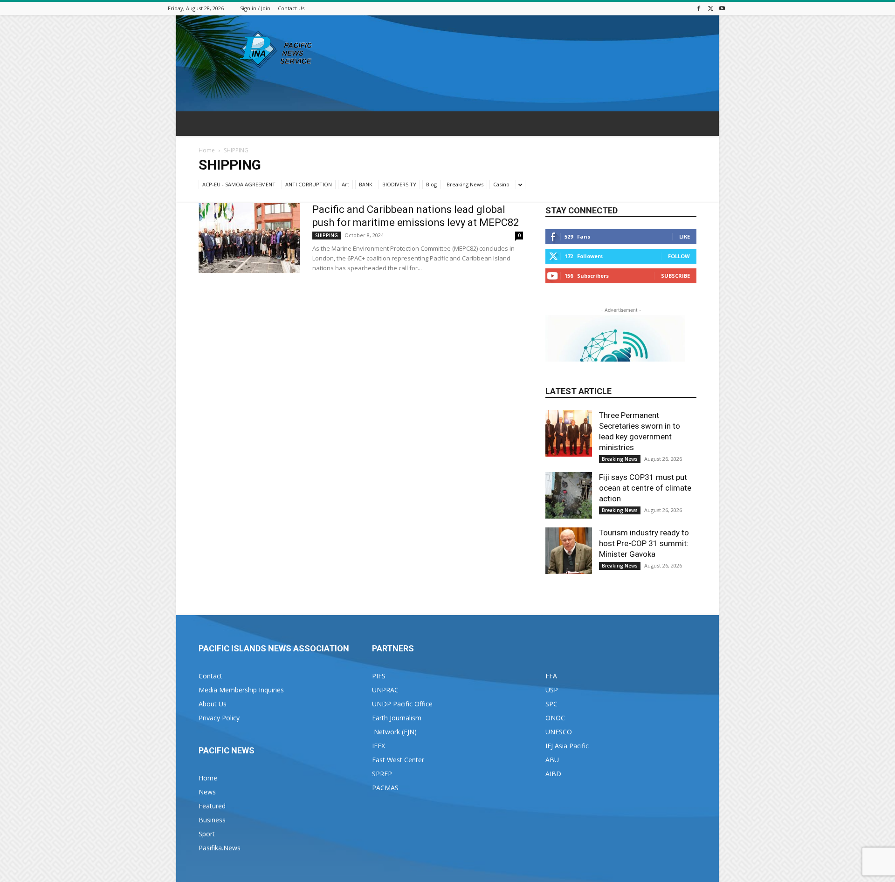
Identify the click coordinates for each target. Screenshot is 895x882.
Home (207, 150)
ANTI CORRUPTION (308, 184)
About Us (213, 703)
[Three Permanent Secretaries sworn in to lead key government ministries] (568, 433)
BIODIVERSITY (399, 184)
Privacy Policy (219, 717)
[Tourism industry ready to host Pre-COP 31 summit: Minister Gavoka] (568, 550)
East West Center (398, 759)
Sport (207, 833)
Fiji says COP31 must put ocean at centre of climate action (645, 487)
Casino (501, 184)
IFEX (378, 745)
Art (345, 184)
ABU (552, 759)
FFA (551, 675)
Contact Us (291, 8)
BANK (365, 184)
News (207, 791)
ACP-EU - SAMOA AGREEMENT (238, 184)
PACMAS (385, 787)
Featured (212, 805)
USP (551, 689)
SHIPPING (326, 235)
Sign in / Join (255, 8)
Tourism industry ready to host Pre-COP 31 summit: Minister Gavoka (644, 543)
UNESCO (558, 731)
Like (684, 236)
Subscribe (675, 275)
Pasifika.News (220, 847)
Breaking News (465, 184)
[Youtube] (722, 8)
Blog (431, 184)
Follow (679, 256)
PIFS (379, 675)
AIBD (553, 773)
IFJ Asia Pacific (567, 745)
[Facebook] (699, 8)
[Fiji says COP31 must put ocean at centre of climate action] (568, 495)
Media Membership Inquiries (241, 689)
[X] (710, 8)
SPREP (382, 773)
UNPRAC (385, 689)
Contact (210, 675)
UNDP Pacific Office (402, 703)
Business (212, 819)
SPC (551, 703)
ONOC (555, 717)
